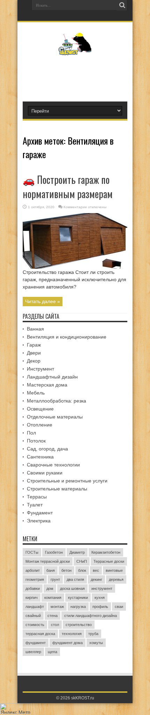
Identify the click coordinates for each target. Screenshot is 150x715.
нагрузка (78, 606)
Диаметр (77, 552)
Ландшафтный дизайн (52, 377)
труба (93, 634)
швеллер (33, 652)
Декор (33, 361)
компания (52, 597)
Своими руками (44, 473)
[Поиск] (122, 5)
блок (82, 570)
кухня (100, 597)
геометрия (34, 579)
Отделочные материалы (55, 417)
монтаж (57, 606)
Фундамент (40, 512)
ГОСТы (31, 552)
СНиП (81, 561)
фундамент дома (67, 643)
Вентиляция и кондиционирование (66, 337)
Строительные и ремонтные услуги (67, 481)
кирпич (31, 597)
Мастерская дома (47, 385)
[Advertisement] (78, 75)
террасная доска (40, 634)
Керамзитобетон (105, 552)
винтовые (114, 570)
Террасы (37, 496)
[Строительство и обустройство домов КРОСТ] (75, 50)
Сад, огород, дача (47, 449)
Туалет (35, 504)
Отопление (39, 425)
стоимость (34, 625)
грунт (55, 579)
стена (52, 616)
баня (50, 570)
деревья (116, 579)
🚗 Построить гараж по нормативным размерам (68, 186)
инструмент (101, 588)
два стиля (75, 579)
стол (55, 625)
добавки (32, 588)
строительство (79, 625)
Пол (31, 433)
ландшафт (34, 606)
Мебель (36, 393)
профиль (100, 606)
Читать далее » (42, 301)
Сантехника (40, 457)
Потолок (36, 441)
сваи (119, 606)
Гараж (34, 345)
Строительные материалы (57, 488)
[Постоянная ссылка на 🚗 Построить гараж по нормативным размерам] (75, 267)
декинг (96, 579)
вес (96, 570)
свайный (33, 616)
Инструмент (40, 369)
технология (72, 634)
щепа (52, 652)
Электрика (39, 520)
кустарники (78, 597)
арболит (32, 570)
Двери (34, 353)
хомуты (96, 643)
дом (49, 588)
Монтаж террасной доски (47, 561)
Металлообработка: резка (56, 401)
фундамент (35, 643)
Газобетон (54, 552)
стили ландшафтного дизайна (90, 616)
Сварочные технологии (53, 465)
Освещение (40, 409)
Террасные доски (108, 561)
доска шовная (72, 588)
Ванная (35, 329)
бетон (66, 570)
